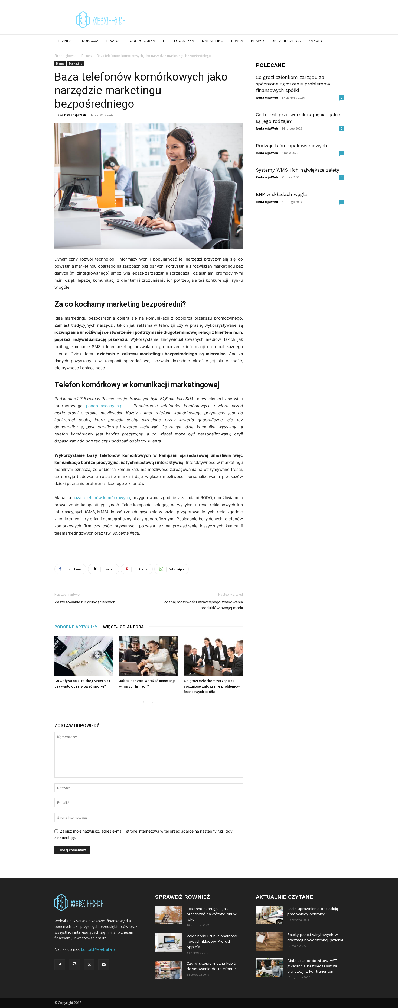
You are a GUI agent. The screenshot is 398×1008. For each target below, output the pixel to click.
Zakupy (315, 41)
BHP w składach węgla (281, 194)
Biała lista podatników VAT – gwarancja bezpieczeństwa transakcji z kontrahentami (314, 966)
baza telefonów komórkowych (101, 497)
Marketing (212, 41)
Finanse (114, 41)
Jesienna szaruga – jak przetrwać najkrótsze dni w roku (212, 914)
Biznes (65, 41)
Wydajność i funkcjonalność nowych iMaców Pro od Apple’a (212, 941)
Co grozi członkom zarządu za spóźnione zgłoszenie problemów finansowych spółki (212, 686)
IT (164, 41)
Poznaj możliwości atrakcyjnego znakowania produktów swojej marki (203, 605)
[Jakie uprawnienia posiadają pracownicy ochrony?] (269, 915)
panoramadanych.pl (104, 405)
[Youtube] (103, 964)
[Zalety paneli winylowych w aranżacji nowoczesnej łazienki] (269, 941)
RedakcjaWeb (75, 115)
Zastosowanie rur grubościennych (84, 602)
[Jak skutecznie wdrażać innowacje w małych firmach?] (148, 656)
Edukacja (89, 41)
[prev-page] (143, 702)
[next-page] (152, 702)
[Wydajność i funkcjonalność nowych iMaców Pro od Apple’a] (168, 942)
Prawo (257, 41)
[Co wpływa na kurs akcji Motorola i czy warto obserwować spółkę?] (83, 656)
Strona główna (65, 55)
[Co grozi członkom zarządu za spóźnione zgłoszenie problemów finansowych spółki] (213, 656)
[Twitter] (89, 964)
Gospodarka (142, 41)
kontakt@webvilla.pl (98, 949)
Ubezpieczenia (286, 41)
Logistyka (184, 41)
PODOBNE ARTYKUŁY (75, 626)
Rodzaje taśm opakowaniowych (291, 145)
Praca (237, 41)
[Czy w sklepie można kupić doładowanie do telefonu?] (168, 970)
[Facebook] (59, 964)
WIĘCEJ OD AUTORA (123, 626)
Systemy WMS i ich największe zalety (297, 170)
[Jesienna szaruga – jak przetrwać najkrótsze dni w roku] (168, 915)
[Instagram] (74, 964)
